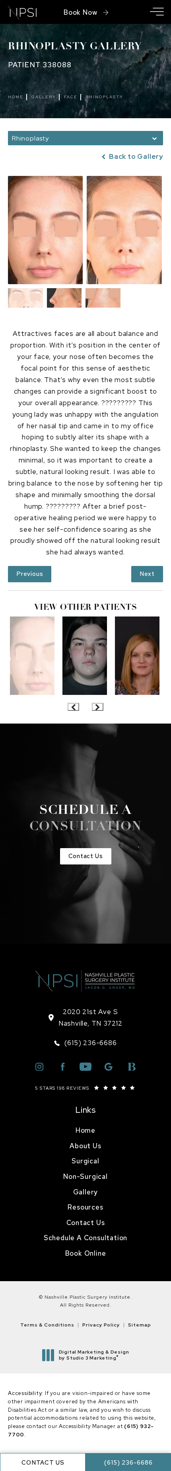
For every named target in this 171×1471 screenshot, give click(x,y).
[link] (85, 1043)
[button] (156, 12)
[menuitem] (85, 1131)
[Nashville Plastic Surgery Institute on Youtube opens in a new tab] (85, 1066)
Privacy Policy (101, 1325)
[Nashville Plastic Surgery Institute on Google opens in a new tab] (108, 1066)
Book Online (85, 1253)
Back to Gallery (135, 156)
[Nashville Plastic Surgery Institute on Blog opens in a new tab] (131, 1066)
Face (71, 96)
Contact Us (85, 856)
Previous (29, 574)
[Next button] (97, 707)
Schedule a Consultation (85, 1237)
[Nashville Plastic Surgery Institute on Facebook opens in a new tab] (62, 1066)
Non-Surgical (85, 1176)
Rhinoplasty (104, 96)
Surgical (85, 1161)
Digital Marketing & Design (93, 1355)
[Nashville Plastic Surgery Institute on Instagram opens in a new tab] (39, 1066)
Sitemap (139, 1325)
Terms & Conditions (47, 1325)
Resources (85, 1207)
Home (15, 96)
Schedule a (85, 819)
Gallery (43, 96)
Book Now (80, 12)
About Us (85, 1145)
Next (147, 574)
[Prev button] (73, 707)
